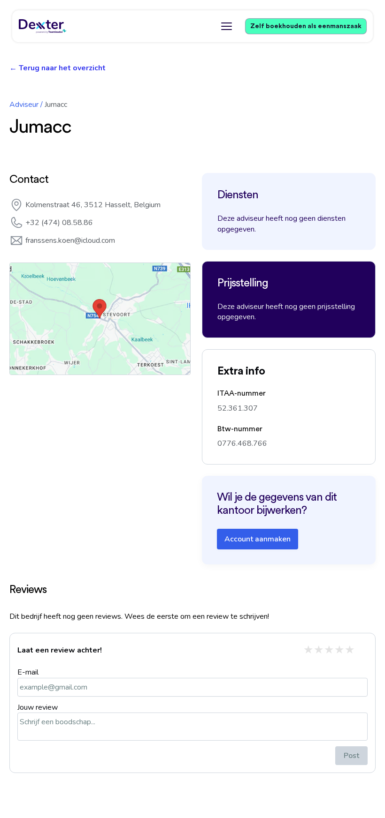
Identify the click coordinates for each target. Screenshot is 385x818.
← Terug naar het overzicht (57, 68)
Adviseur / (26, 104)
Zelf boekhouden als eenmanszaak (306, 26)
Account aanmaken (257, 539)
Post (351, 755)
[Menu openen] (226, 26)
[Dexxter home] (43, 26)
